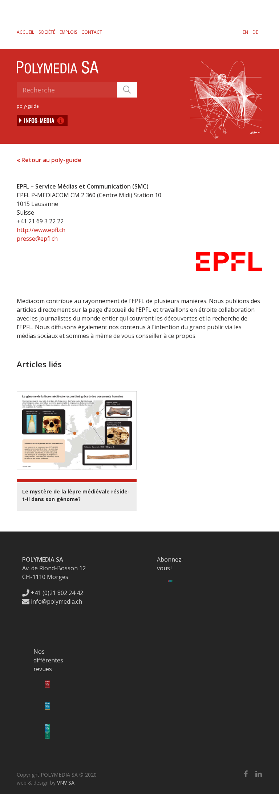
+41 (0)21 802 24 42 (56, 593)
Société (47, 32)
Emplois (68, 32)
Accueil (25, 32)
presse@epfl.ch (37, 239)
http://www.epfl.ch (41, 230)
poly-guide (28, 106)
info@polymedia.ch (56, 601)
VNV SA (65, 782)
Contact (91, 32)
